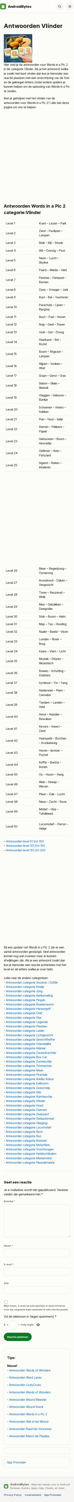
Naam (8, 1245)
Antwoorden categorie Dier (24, 1017)
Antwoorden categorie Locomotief (28, 1127)
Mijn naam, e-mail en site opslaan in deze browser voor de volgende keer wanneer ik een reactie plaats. (36, 1307)
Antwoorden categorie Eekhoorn (27, 1083)
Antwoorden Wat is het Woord (28, 1421)
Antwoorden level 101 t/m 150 (25, 846)
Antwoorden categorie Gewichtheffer (30, 1039)
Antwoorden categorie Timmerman (29, 1066)
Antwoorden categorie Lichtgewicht (29, 1035)
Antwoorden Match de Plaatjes (29, 1436)
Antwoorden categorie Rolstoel (26, 1140)
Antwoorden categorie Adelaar (26, 1048)
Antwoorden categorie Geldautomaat (30, 1118)
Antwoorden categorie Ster (23, 1092)
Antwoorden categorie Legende (27, 1022)
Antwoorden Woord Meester (28, 1399)
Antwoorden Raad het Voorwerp (30, 1429)
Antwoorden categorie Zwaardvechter (31, 1053)
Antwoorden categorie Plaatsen (26, 1026)
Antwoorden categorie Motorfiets (28, 1145)
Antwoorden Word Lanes (25, 1377)
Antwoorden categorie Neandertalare (30, 1162)
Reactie (9, 1201)
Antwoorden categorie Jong (24, 991)
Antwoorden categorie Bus (23, 1136)
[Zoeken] (59, 6)
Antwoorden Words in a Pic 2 (28, 1414)
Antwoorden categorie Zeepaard (27, 1114)
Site (6, 1283)
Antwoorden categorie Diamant (26, 1110)
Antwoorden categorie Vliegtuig (26, 1123)
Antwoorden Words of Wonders (30, 1370)
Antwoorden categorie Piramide (26, 1075)
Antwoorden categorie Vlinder (25, 1101)
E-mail (9, 1264)
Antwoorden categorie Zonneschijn (29, 1061)
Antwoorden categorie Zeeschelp (28, 1088)
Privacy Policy (13, 1494)
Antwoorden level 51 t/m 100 (25, 841)
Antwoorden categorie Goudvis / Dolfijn (32, 982)
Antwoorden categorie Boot (24, 1132)
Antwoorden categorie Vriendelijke (28, 1044)
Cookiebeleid (33, 1494)
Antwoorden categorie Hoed (24, 1105)
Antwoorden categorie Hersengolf (28, 1009)
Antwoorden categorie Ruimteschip (29, 1096)
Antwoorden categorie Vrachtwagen (30, 1149)
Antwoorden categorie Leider (25, 1031)
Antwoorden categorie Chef (24, 1013)
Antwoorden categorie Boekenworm (30, 1004)
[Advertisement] (37, 158)
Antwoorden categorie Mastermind (29, 1158)
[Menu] (70, 6)
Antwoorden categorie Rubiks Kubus (30, 1079)
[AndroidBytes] (3, 6)
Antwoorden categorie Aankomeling (29, 995)
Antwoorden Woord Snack (26, 1407)
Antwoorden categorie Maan (24, 1070)
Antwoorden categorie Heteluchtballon (31, 1154)
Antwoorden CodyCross (25, 1385)
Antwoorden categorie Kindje (25, 987)
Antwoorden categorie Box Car (26, 1057)
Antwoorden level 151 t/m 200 (26, 850)
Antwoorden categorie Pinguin (25, 1000)
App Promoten (16, 1462)
